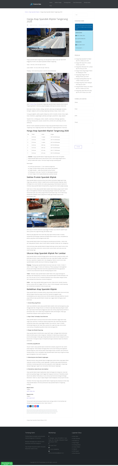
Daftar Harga (58, 2)
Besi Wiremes (76, 453)
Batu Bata (75, 436)
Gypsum (75, 449)
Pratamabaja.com (43, 462)
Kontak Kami (87, 2)
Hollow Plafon (76, 447)
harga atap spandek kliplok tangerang (48, 410)
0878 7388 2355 (31, 391)
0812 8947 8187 (31, 398)
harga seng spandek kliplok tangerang (35, 411)
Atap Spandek (76, 438)
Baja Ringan (76, 442)
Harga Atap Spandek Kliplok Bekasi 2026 (37, 420)
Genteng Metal (76, 444)
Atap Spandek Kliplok (34, 12)
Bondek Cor (76, 440)
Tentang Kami (67, 2)
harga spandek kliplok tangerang (50, 411)
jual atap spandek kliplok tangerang (34, 413)
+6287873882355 (81, 38)
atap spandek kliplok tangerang (33, 410)
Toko (50, 5)
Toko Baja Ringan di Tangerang (49, 413)
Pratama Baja (34, 25)
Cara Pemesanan (77, 2)
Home (50, 2)
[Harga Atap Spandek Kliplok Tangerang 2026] (48, 42)
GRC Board (76, 451)
